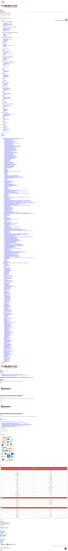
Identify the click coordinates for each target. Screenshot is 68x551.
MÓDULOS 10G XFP (7, 250)
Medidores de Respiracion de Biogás (9, 331)
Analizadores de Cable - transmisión (7, 33)
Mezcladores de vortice (7, 265)
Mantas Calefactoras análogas (8, 321)
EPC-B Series (6, 173)
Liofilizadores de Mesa (7, 320)
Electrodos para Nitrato (7, 300)
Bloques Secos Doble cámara (6, 98)
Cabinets (5, 216)
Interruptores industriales (7, 206)
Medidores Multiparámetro (7, 333)
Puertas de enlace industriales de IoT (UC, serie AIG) (10, 156)
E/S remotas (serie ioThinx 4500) (8, 144)
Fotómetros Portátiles (7, 304)
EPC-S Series (6, 171)
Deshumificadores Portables (6, 129)
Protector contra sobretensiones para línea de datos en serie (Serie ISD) (12, 143)
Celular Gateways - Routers (6, 58)
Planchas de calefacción (6, 347)
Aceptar (1, 549)
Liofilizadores (5, 319)
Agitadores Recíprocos (7, 271)
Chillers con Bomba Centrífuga (8, 285)
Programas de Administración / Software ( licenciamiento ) (11, 204)
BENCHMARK (6, 263)
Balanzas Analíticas (5, 83)
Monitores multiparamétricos (7, 346)
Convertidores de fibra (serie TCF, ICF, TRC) (10, 155)
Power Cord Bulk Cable (7, 218)
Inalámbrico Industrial (7, 210)
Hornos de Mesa (6, 315)
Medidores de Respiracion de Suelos (9, 332)
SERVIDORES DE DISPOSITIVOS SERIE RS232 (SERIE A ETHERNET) (13, 251)
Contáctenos (1, 533)
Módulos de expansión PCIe (8, 180)
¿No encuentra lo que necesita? (3, 430)
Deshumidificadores (6, 292)
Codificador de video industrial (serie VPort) (9, 162)
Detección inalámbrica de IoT (8, 182)
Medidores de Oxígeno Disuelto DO (9, 327)
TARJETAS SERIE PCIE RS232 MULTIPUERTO (10, 254)
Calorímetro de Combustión (6, 105)
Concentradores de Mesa (6, 125)
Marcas (2, 363)
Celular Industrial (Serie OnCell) (8, 151)
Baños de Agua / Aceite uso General (7, 88)
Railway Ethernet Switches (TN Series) (9, 165)
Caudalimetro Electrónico (6, 63)
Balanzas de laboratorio (6, 272)
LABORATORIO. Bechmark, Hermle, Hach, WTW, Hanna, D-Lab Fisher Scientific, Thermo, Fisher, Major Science (15, 262)
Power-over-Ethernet (7, 194)
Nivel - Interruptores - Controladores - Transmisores (9, 62)
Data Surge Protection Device (8, 215)
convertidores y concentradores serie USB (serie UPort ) (11, 141)
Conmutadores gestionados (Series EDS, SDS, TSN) (10, 147)
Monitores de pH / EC (7, 336)
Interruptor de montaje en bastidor (8, 208)
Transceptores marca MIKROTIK (8, 222)
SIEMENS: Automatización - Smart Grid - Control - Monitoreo (11, 223)
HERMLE (4, 266)
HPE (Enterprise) (6, 220)
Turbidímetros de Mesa (7, 360)
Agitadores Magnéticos (5, 76)
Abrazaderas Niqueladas (6, 71)
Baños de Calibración (5, 89)
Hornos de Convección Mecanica (8, 313)
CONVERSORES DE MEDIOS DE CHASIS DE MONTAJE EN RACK (13, 248)
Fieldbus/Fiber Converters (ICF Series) (9, 153)
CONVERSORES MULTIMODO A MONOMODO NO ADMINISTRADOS (13, 245)
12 (0, 382)
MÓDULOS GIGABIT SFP (8, 249)
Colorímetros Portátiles (5, 122)
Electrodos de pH (6, 295)
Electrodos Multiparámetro (7, 296)
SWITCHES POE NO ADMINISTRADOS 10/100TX (11, 238)
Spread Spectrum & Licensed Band (8, 197)
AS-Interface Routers (7, 225)
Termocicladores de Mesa (7, 355)
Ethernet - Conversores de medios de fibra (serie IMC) (11, 152)
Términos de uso (2, 532)
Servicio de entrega (2, 539)
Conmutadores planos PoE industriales (9, 207)
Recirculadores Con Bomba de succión (9, 351)
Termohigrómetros (6, 356)
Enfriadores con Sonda (5, 115)
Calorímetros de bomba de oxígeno (8, 281)
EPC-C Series (6, 172)
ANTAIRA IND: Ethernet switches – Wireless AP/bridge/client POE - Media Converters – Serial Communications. (17, 233)
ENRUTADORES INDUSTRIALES (9, 236)
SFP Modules (6, 196)
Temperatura (4, 64)
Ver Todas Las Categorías (5, 66)
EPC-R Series (6, 174)
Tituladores (5, 357)
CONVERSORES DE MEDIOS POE (9, 247)
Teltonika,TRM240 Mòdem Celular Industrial (11, 395)
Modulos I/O (4, 53)
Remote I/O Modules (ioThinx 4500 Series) (9, 166)
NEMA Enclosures (7, 217)
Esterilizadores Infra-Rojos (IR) (7, 306)
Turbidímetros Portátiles (7, 361)
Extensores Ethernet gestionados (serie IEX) (9, 154)
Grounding (6, 260)
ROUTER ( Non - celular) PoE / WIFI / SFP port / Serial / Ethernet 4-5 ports (13, 201)
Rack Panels (6, 261)
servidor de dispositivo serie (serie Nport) (9, 139)
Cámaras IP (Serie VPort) (7, 161)
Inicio (2, 137)
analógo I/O (6, 179)
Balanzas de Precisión (7, 273)
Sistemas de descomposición (8, 354)
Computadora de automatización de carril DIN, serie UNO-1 (11, 185)
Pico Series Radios (7, 198)
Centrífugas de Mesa (7, 283)
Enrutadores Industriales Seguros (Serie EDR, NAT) (10, 148)
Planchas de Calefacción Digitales (8, 348)
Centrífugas (5, 282)
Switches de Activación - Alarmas (7, 30)
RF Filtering (6, 259)
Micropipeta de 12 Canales (8, 339)
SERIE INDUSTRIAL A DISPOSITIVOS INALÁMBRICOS (12, 252)
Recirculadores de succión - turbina (8, 350)
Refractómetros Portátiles (7, 353)
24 (1, 382)
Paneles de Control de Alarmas (6, 28)
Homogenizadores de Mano (8, 309)
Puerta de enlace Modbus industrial (8, 209)
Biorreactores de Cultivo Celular (6, 93)
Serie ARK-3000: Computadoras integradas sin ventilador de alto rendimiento (13, 177)
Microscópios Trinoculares (7, 345)
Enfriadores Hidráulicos (7, 288)
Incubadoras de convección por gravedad (9, 318)
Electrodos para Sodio (7, 302)
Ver (0, 400)
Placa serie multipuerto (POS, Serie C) (9, 142)
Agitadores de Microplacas (6, 75)
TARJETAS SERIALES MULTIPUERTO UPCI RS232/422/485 (12, 239)
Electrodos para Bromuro (7, 297)
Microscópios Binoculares (7, 343)
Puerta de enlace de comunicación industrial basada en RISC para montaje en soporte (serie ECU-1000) (16, 190)
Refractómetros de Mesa (7, 352)
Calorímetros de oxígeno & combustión (8, 280)
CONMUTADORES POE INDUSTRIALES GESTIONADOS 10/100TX (13, 240)
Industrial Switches (7, 195)
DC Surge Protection (7, 214)
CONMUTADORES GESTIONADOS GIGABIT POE (11, 241)
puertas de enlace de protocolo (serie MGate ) (10, 140)
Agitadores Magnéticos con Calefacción (9, 270)
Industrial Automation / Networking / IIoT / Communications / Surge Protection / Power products (13, 138)
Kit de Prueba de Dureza (7, 358)
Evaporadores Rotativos (7, 308)
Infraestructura (6, 178)
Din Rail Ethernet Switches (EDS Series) (9, 163)
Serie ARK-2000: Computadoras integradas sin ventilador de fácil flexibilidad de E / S (14, 176)
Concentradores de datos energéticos (9, 181)
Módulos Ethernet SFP (7, 160)
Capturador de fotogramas (7, 189)
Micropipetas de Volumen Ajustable (9, 340)
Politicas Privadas (2, 531)
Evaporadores (5, 307)
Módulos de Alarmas (5, 29)
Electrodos (5, 294)
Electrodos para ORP (7, 301)
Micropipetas (5, 338)
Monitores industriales (7, 187)
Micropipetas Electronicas (7, 342)
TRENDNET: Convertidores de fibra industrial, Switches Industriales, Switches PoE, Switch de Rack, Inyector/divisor (17, 205)
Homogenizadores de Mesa (8, 310)
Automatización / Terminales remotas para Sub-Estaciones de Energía (12, 226)
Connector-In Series (7, 258)
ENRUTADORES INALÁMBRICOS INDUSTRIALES (11, 237)
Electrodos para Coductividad (8, 299)
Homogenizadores (7, 264)
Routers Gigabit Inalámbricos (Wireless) (7, 57)
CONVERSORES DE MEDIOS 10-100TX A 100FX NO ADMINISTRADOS (14, 244)
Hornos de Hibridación (7, 314)
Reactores (5, 349)
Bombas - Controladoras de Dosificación (7, 39)
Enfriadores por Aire (7, 289)
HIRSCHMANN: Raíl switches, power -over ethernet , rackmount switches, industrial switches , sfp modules (16, 193)
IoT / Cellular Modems (7, 199)
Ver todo (4, 25)
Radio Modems (5, 59)
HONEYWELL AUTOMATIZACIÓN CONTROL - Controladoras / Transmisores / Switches (15, 229)
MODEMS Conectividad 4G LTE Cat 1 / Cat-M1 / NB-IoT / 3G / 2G (12, 203)
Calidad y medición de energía (8, 227)
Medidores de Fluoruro (7, 325)
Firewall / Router (6, 170)
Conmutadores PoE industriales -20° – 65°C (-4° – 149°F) (11, 211)
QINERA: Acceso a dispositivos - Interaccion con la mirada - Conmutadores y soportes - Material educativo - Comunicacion (18, 230)
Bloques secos (5, 276)
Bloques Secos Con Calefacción (6, 97)
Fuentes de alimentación (7, 159)
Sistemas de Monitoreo (5, 52)
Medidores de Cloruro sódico (8, 323)
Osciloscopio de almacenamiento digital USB (10, 184)
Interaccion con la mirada (7, 232)
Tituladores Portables (7, 359)
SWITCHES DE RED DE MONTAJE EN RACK (10, 235)
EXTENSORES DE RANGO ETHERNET (10, 246)
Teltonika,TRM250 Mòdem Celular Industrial (11, 413)
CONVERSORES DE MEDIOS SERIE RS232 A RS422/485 (12, 253)
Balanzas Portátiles (5, 84)
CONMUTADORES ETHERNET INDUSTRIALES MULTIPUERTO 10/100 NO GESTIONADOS (16, 234)
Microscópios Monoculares (8, 344)
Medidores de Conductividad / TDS (9, 324)
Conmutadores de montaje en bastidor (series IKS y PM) (11, 149)
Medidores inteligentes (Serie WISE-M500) (9, 191)
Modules (5, 168)
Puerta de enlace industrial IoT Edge (9, 186)
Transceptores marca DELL (8, 221)
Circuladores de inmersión (7, 290)
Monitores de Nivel (7, 335)
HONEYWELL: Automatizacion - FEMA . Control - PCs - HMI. (11, 228)
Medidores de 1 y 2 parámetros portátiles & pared (9, 322)
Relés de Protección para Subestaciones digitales (10, 224)
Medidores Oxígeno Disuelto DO (8, 334)
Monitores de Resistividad (7, 337)
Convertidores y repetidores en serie (9, 183)
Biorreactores (5, 274)
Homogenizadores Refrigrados (8, 311)
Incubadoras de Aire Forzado (8, 317)
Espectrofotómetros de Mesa (8, 305)
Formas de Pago (2, 540)
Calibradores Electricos (5, 35)
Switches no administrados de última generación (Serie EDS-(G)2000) (12, 146)
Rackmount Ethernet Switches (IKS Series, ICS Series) (11, 164)
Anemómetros (4, 34)
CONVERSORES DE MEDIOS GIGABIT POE (10, 242)
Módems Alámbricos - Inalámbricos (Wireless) (8, 45)
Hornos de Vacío (6, 316)
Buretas (5, 279)
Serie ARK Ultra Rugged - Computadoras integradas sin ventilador (12, 175)
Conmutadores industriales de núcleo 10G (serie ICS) (10, 150)
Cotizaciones (3, 1)
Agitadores (5, 267)
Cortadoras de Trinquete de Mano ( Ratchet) (8, 24)
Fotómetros (5, 303)
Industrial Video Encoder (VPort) (8, 167)
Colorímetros (5, 291)
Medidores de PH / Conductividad (8, 328)
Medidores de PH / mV (7, 330)
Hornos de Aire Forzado (7, 312)
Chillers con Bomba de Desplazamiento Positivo (8, 114)
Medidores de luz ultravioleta (8, 326)
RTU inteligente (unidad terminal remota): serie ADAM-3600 (11, 192)
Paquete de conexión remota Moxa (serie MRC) (10, 158)
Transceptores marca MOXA (8, 219)
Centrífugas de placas (5, 110)
